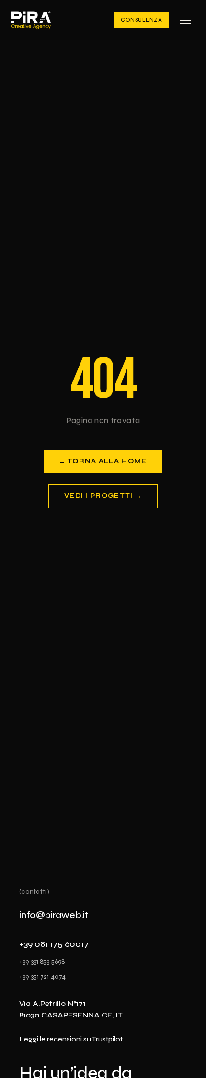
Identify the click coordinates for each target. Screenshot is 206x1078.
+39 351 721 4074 (42, 976)
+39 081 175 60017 (54, 944)
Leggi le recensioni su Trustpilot (71, 1038)
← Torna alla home (103, 461)
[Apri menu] (185, 20)
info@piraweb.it (54, 915)
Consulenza (141, 20)
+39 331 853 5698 (42, 961)
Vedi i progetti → (103, 496)
